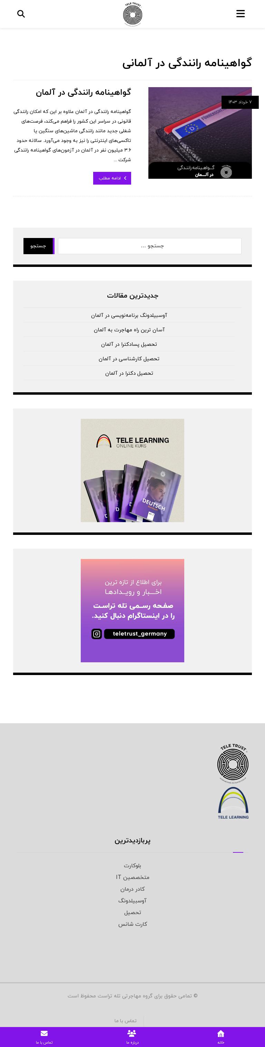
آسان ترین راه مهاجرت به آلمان (129, 330)
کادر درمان (132, 889)
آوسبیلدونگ (132, 901)
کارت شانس (132, 924)
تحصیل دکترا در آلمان (129, 373)
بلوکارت (132, 866)
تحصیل (132, 912)
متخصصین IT (132, 877)
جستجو (38, 246)
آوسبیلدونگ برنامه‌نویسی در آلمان (129, 315)
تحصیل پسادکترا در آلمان (129, 344)
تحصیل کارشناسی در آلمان (129, 359)
